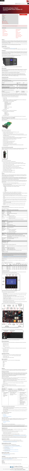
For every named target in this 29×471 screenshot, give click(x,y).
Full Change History (5, 21)
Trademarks (17, 37)
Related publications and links (19, 35)
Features (3, 32)
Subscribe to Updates (5, 22)
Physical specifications (5, 35)
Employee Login (18, 3)
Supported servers (18, 33)
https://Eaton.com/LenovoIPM (6, 421)
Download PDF (23, 14)
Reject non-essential (19, 469)
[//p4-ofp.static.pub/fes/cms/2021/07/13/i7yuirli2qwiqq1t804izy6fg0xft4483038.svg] (10, 467)
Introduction (4, 29)
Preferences (24, 469)
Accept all (15, 469)
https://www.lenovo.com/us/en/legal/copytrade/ (7, 458)
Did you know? (4, 30)
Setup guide (4, 414)
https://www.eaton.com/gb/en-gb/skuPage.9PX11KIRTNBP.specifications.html (13, 446)
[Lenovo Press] (28, 1)
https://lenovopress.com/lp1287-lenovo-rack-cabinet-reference (10, 441)
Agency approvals (18, 30)
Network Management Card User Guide (9, 447)
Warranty (17, 31)
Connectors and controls (5, 34)
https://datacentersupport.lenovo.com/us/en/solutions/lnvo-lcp (20, 435)
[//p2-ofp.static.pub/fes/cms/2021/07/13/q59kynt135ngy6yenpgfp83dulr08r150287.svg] (12, 467)
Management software (18, 32)
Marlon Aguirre (4, 15)
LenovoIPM (4, 422)
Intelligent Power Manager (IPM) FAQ (7, 416)
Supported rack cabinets (18, 34)
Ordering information (5, 31)
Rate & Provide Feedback (5, 23)
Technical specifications (5, 33)
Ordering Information (13, 48)
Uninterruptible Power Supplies (6, 454)
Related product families (18, 36)
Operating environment (18, 29)
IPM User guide (5, 415)
